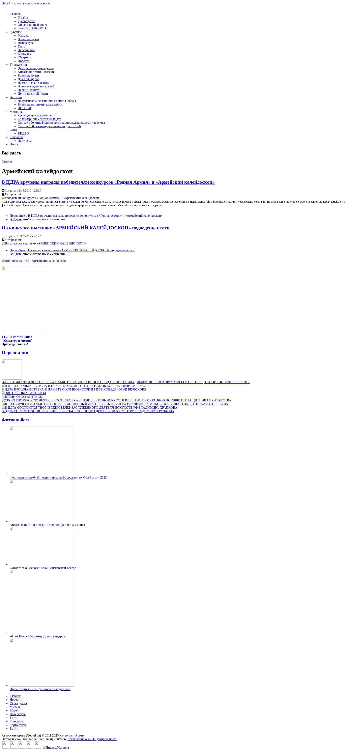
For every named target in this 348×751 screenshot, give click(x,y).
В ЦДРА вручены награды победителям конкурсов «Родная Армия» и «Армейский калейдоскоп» (108, 182)
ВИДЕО (23, 133)
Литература (26, 43)
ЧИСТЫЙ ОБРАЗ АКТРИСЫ (22, 396)
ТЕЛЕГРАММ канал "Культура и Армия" (17, 338)
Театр (21, 46)
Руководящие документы (35, 115)
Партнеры (25, 140)
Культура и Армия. (72, 735)
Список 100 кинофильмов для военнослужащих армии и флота (61, 122)
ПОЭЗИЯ (24, 108)
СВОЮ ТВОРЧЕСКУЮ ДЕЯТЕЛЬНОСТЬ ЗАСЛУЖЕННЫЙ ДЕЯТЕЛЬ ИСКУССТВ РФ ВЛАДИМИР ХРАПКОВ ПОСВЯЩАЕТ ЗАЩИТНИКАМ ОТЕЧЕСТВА (115, 404)
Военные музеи (28, 39)
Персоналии (26, 50)
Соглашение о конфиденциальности (92, 739)
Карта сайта (18, 725)
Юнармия (24, 57)
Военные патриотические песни (40, 104)
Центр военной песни (33, 93)
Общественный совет (32, 24)
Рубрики (16, 32)
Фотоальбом (15, 419)
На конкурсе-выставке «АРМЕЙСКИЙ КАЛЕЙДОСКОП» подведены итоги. (86, 227)
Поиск (14, 144)
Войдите (16, 219)
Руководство (26, 21)
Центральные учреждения (36, 68)
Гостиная (16, 97)
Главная (15, 14)
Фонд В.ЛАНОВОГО (33, 28)
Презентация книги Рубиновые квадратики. (40, 689)
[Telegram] (38, 747)
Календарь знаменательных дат (39, 119)
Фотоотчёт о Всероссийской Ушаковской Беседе (43, 568)
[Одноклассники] (22, 747)
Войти (14, 728)
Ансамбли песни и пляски (36, 72)
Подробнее (86, 215)
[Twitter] (14, 747)
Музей (14, 710)
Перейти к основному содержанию (26, 3)
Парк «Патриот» (29, 90)
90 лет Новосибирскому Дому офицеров (37, 636)
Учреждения (18, 64)
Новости (24, 61)
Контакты (16, 137)
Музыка (23, 35)
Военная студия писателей (36, 86)
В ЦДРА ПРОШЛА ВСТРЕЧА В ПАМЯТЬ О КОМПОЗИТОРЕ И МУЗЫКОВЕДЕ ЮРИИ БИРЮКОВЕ (74, 389)
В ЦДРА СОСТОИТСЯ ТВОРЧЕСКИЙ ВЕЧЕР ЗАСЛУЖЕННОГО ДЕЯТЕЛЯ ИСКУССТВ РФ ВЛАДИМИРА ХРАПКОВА (88, 411)
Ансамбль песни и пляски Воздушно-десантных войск (47, 524)
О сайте (23, 17)
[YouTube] (30, 747)
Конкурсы (25, 53)
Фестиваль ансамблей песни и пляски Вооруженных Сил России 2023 (58, 477)
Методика (16, 111)
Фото (13, 130)
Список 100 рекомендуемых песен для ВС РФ (49, 126)
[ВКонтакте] (6, 747)
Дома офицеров (28, 79)
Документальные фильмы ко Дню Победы (47, 101)
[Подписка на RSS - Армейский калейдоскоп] (34, 260)
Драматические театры (33, 82)
